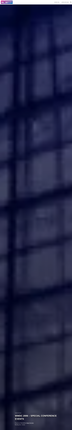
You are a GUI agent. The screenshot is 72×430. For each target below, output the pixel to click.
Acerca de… (57, 2)
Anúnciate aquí (65, 2)
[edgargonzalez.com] (7, 2)
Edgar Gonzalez (30, 423)
